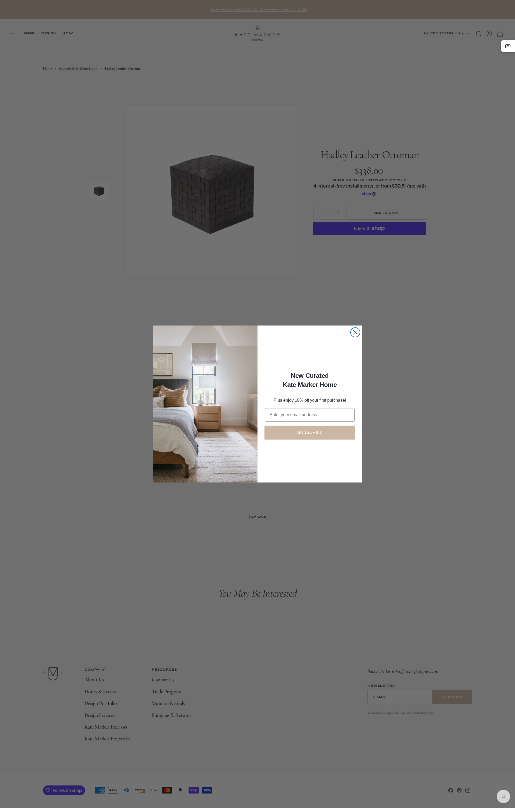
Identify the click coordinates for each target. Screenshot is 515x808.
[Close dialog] (355, 332)
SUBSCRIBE (310, 432)
